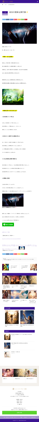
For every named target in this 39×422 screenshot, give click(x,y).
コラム (29, 417)
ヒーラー (25, 259)
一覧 (5, 12)
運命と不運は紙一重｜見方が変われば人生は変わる (19, 343)
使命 (32, 259)
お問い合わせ (33, 417)
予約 (15, 417)
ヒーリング (22, 259)
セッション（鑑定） (19, 417)
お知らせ (7, 417)
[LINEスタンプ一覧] (5, 232)
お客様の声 (25, 417)
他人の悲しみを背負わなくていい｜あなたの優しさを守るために (21, 334)
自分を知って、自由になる (15, 351)
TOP (4, 417)
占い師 (20, 259)
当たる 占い (6, 259)
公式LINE (19, 412)
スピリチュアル (10, 259)
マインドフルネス (29, 259)
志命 (13, 259)
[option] (16, 376)
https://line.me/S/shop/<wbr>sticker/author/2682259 (11, 238)
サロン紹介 (11, 417)
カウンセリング (16, 259)
